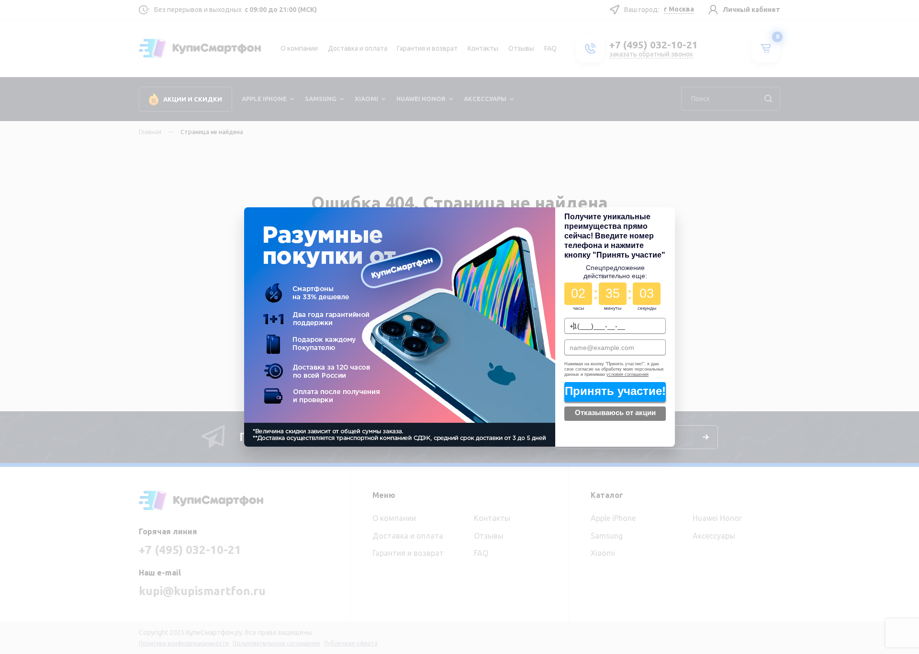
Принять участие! (615, 390)
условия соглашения (627, 374)
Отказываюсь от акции (615, 412)
